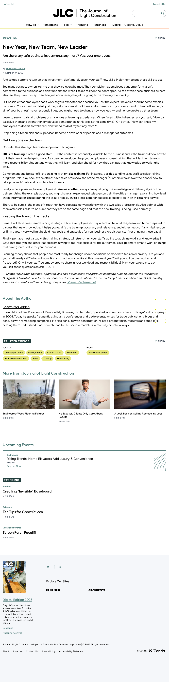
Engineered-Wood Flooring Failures (23, 413)
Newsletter (159, 4)
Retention (72, 352)
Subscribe (8, 4)
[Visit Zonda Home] (151, 651)
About (6, 651)
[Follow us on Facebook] (54, 567)
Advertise (17, 651)
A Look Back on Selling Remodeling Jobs (138, 413)
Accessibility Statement (71, 651)
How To (31, 25)
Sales (35, 358)
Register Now (14, 466)
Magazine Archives (12, 633)
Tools (65, 25)
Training (47, 358)
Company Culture (14, 352)
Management (35, 352)
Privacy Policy (48, 651)
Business (100, 25)
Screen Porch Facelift (19, 532)
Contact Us (32, 651)
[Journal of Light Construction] (84, 13)
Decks (116, 25)
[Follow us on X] (48, 567)
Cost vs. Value (133, 25)
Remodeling (50, 25)
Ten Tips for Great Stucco (23, 511)
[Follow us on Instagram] (60, 567)
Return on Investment (16, 358)
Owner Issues (54, 352)
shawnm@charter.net (81, 282)
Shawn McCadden (15, 68)
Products (82, 25)
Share (161, 38)
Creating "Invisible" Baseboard (27, 491)
